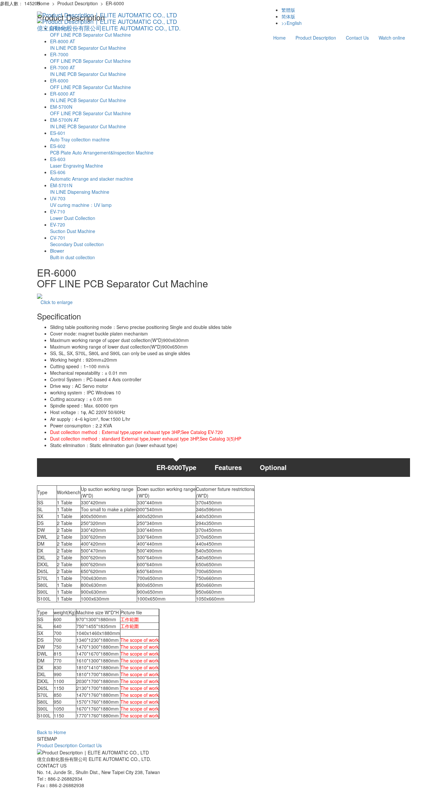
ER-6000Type (176, 467)
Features (228, 467)
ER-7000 (90, 57)
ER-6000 (90, 83)
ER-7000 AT (88, 70)
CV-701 (77, 240)
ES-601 (80, 136)
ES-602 (101, 149)
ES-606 (91, 175)
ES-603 (76, 162)
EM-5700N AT (88, 123)
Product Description (315, 37)
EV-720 (72, 227)
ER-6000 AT (88, 96)
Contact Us (357, 37)
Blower (72, 254)
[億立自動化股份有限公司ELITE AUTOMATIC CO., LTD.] (109, 15)
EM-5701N (79, 188)
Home (279, 37)
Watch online (392, 37)
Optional (273, 467)
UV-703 (81, 201)
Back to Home (51, 732)
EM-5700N (90, 110)
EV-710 (72, 214)
